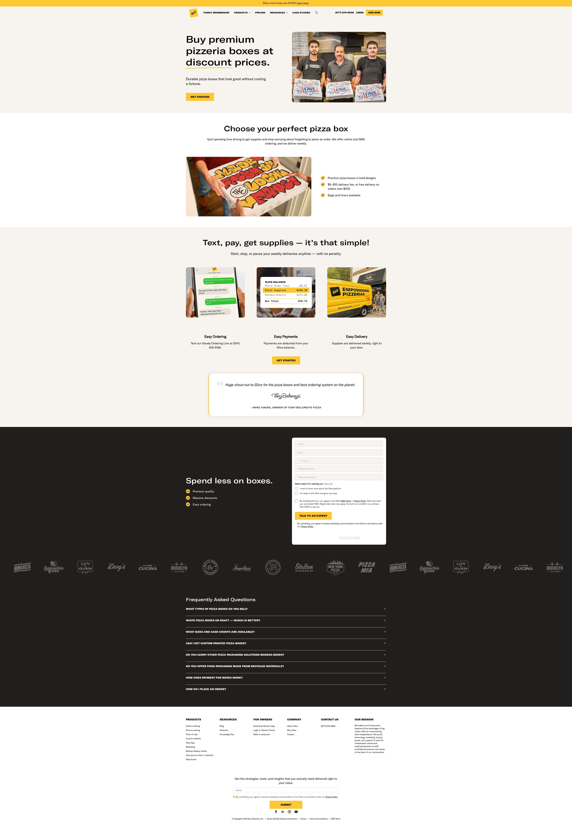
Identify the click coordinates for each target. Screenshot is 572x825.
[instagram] (289, 812)
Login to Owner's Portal (264, 730)
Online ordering (193, 726)
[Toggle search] (316, 13)
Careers (290, 734)
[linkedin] (283, 812)
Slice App (190, 742)
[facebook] (276, 812)
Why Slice (291, 730)
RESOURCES (277, 12)
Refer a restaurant (261, 734)
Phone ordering (193, 730)
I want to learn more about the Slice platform (320, 488)
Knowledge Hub (227, 734)
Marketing (190, 747)
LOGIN (360, 12)
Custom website (193, 738)
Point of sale (191, 734)
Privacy (303, 819)
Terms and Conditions (319, 819)
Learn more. (303, 2)
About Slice (292, 726)
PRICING (260, 12)
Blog (222, 726)
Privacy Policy (360, 501)
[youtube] (296, 812)
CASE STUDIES (301, 12)
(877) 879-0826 (344, 12)
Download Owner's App (264, 726)
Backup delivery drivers (196, 751)
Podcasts (224, 730)
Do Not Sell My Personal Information (282, 819)
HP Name (228, 775)
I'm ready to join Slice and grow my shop (318, 493)
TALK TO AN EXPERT (313, 515)
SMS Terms (346, 501)
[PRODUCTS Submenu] (250, 13)
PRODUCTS (241, 12)
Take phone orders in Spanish (199, 755)
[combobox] (298, 461)
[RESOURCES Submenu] (287, 13)
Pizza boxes (191, 759)
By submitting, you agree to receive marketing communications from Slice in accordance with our (287, 797)
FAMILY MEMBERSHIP (216, 12)
